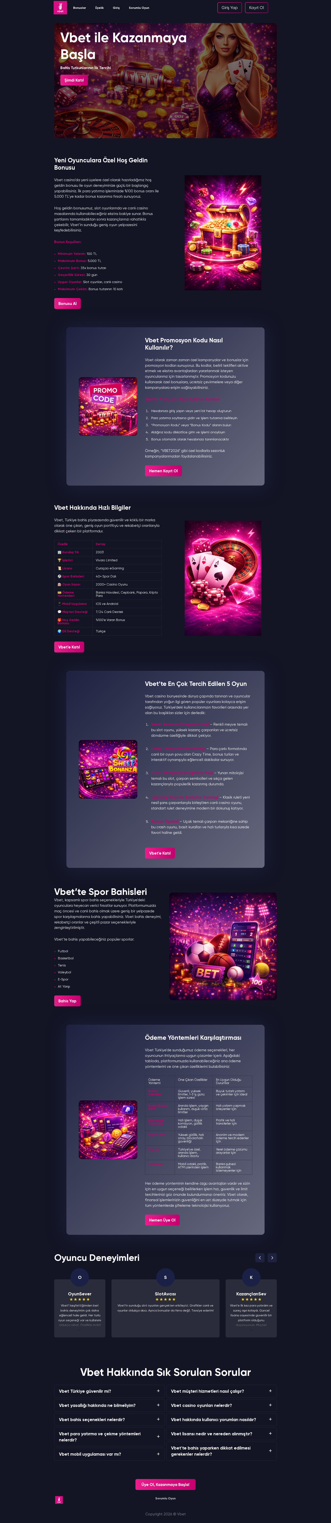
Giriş (116, 8)
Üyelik (99, 8)
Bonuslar (79, 8)
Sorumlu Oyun (139, 8)
